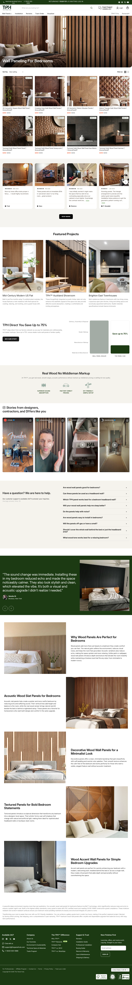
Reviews (29, 14)
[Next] (11, 608)
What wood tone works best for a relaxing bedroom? (86, 538)
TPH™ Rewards (57, 942)
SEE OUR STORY (11, 339)
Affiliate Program (21, 969)
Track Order (39, 14)
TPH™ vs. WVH (56, 948)
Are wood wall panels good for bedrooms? (81, 487)
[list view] (128, 72)
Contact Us (32, 969)
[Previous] (5, 608)
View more (66, 216)
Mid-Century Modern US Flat (104, 295)
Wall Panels (6, 14)
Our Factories (31, 942)
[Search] (91, 8)
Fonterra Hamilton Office (58, 295)
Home (4, 56)
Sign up (105, 954)
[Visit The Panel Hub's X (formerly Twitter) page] (125, 2)
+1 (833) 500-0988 (28, 2)
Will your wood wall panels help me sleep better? (84, 505)
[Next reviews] (125, 182)
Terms (40, 969)
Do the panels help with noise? (76, 511)
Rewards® (125, 14)
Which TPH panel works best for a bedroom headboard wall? (89, 499)
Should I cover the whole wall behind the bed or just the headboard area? (92, 531)
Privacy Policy (48, 969)
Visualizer (50, 14)
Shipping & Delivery (82, 957)
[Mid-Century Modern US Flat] (109, 266)
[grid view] (125, 72)
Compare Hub (56, 945)
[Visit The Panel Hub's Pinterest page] (122, 2)
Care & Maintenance (83, 954)
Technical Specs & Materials (36, 948)
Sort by (5, 72)
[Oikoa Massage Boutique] (23, 266)
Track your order (60, 969)
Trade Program (32, 951)
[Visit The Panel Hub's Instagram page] (119, 2)
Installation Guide (82, 942)
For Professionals (8, 969)
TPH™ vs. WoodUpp (58, 951)
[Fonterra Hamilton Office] (66, 266)
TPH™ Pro (115, 14)
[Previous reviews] (6, 182)
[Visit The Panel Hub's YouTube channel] (128, 2)
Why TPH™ (55, 938)
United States (119, 970)
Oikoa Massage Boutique (16, 295)
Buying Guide (80, 948)
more (87, 200)
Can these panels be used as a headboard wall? (83, 493)
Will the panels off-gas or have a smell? (80, 523)
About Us (30, 938)
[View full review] (18, 174)
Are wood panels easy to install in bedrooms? (83, 517)
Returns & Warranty (82, 951)
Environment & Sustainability (36, 945)
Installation (19, 14)
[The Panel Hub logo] (10, 8)
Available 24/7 (106, 9)
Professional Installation (84, 945)
